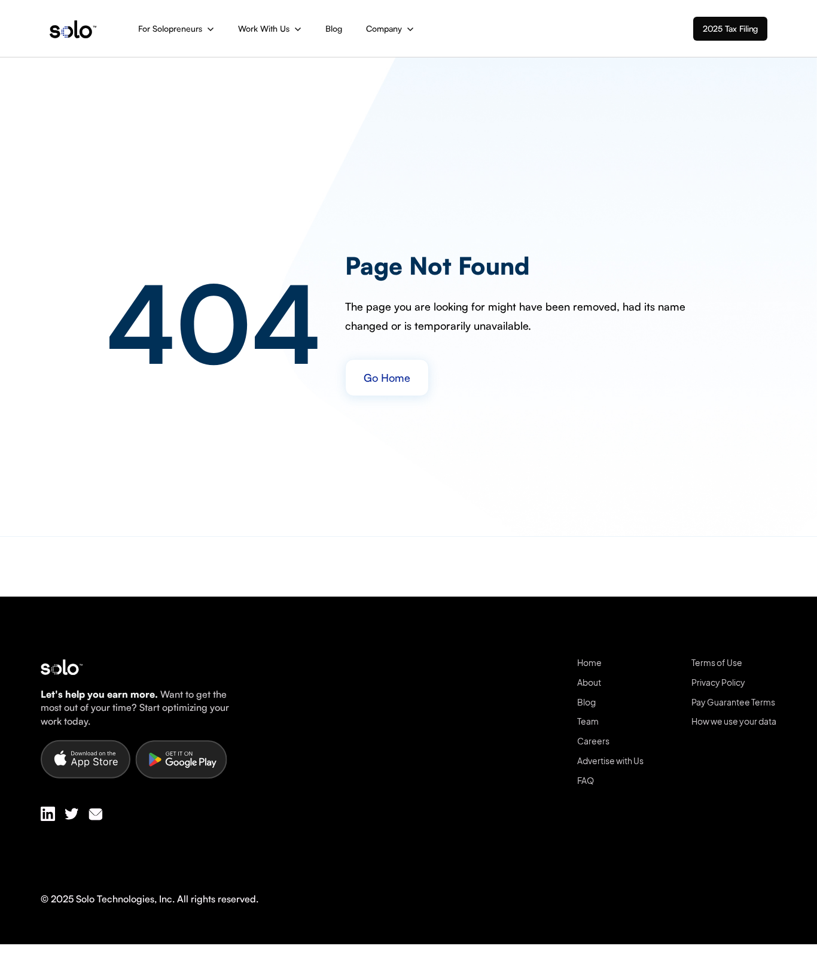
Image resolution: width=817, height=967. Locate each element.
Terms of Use (716, 662)
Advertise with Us (610, 760)
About (589, 682)
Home (589, 662)
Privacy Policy (718, 682)
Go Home (387, 377)
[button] (176, 28)
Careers (593, 740)
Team (588, 721)
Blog (333, 28)
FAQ (585, 780)
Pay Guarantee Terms (733, 702)
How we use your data (733, 721)
